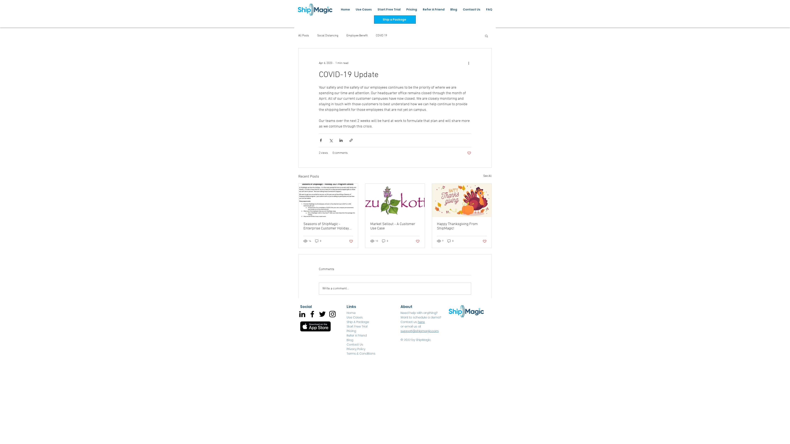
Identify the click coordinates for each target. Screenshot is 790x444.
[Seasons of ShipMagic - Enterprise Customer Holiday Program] (328, 200)
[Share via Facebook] (321, 140)
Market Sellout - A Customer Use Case (392, 226)
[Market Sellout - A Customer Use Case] (395, 200)
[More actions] (468, 63)
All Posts (303, 35)
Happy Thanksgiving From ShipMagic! (457, 226)
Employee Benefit (357, 35)
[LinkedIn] (302, 314)
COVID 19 (381, 35)
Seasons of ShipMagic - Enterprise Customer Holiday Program (326, 226)
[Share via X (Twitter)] (331, 140)
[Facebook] (312, 314)
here (421, 322)
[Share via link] (351, 140)
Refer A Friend (357, 335)
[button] (486, 35)
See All (487, 176)
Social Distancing (327, 35)
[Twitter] (322, 314)
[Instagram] (332, 314)
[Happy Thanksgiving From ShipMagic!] (461, 200)
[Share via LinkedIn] (341, 140)
